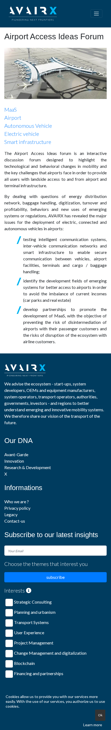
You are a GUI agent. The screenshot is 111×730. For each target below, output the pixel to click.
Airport (12, 117)
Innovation (14, 460)
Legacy (11, 514)
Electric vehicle (21, 133)
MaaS (10, 109)
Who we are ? (16, 501)
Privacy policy (17, 508)
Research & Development (27, 467)
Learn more (92, 724)
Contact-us (14, 520)
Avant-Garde (16, 454)
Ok (100, 715)
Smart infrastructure (27, 142)
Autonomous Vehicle (28, 125)
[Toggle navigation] (96, 13)
